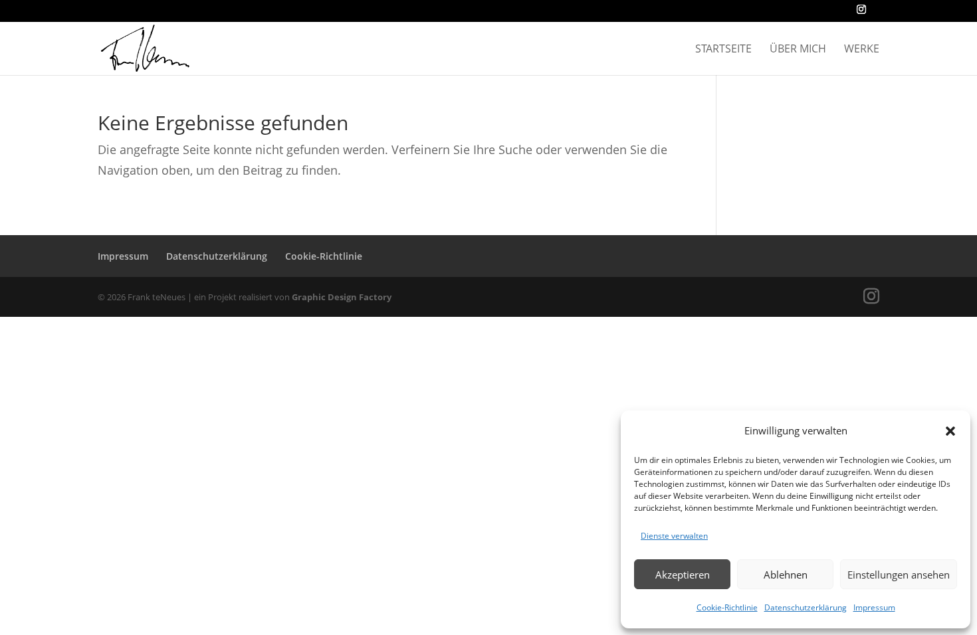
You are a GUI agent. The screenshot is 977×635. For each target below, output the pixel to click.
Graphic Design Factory (341, 297)
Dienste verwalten (674, 535)
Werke (861, 50)
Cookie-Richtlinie (727, 607)
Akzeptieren (682, 574)
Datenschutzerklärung (805, 607)
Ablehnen (786, 574)
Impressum (874, 607)
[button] (950, 431)
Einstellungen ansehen (898, 574)
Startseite (723, 50)
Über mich (798, 50)
